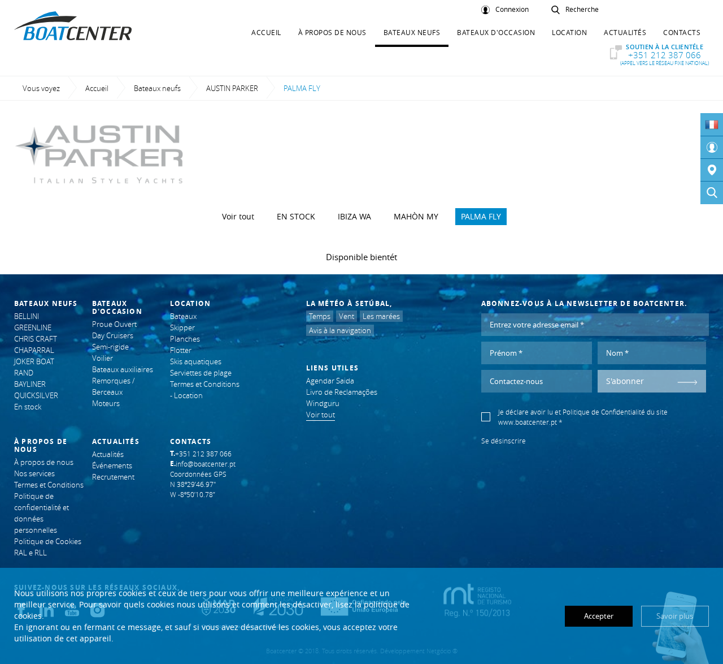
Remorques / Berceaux (113, 386)
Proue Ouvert (114, 324)
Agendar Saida (330, 381)
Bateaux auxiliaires (122, 369)
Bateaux (183, 316)
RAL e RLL (30, 552)
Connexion (512, 10)
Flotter (180, 350)
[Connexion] (711, 147)
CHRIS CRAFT (35, 339)
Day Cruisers (112, 335)
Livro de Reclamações (341, 392)
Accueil (266, 32)
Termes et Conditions (49, 485)
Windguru (322, 403)
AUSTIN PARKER (232, 88)
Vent (346, 316)
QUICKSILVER (36, 395)
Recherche (582, 10)
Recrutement (113, 477)
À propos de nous (332, 32)
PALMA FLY (481, 216)
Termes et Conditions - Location (204, 389)
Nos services (34, 473)
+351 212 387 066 (664, 54)
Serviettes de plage (201, 373)
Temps (319, 316)
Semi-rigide (110, 347)
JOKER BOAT (34, 361)
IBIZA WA (354, 216)
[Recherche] (711, 193)
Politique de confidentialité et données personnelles (41, 513)
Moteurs (106, 403)
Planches (185, 339)
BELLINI (26, 316)
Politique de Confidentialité (604, 411)
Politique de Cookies (47, 541)
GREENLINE (32, 327)
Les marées (381, 316)
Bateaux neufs (412, 32)
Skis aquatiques (195, 361)
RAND (23, 373)
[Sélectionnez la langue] (711, 124)
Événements (112, 465)
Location (569, 32)
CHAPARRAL (34, 350)
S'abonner (625, 381)
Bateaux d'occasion (496, 32)
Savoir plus (674, 616)
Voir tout (238, 216)
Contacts (681, 32)
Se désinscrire (503, 440)
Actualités (625, 32)
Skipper (182, 327)
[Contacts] (711, 170)
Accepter (598, 616)
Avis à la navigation (340, 330)
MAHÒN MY (416, 216)
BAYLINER (30, 384)
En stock (296, 216)
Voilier (102, 358)
